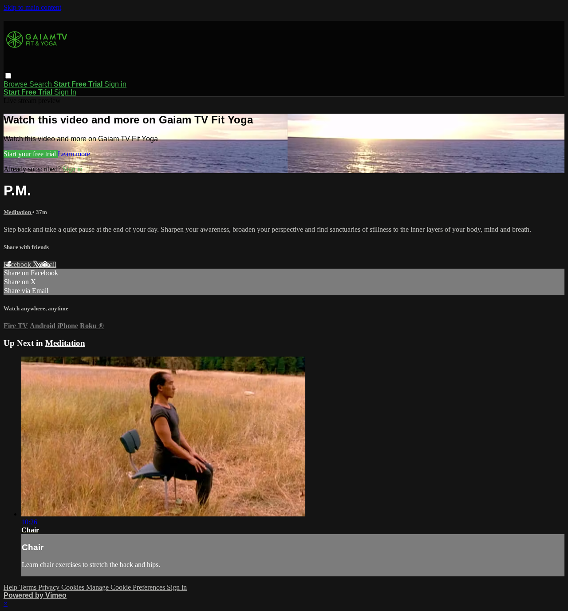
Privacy (49, 587)
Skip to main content (32, 7)
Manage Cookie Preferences (126, 587)
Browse (16, 84)
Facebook (18, 264)
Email (48, 264)
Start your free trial (31, 154)
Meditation (18, 212)
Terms (28, 587)
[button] (8, 76)
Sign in (115, 84)
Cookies (73, 587)
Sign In (65, 92)
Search (41, 84)
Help (11, 587)
